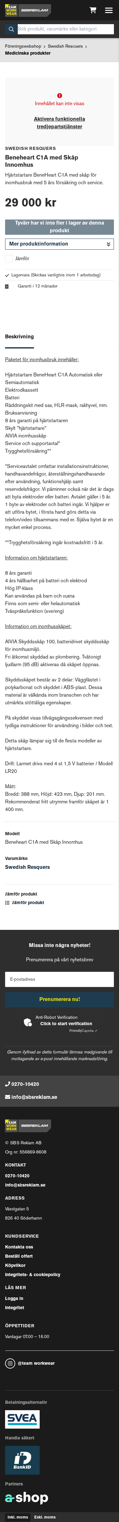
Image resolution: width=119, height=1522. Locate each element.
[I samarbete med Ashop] (26, 1498)
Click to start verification (66, 1024)
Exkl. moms (45, 1517)
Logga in (14, 1299)
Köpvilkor (15, 1266)
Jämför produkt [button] (27, 903)
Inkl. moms (18, 1517)
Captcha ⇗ (83, 1031)
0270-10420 (25, 1084)
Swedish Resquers (27, 867)
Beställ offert (19, 1257)
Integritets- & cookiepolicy (32, 1275)
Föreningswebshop (23, 46)
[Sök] (11, 29)
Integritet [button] (14, 1308)
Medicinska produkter (27, 53)
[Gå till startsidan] (28, 10)
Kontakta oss (19, 1247)
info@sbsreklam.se (34, 1097)
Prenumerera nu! (59, 1000)
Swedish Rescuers (65, 46)
